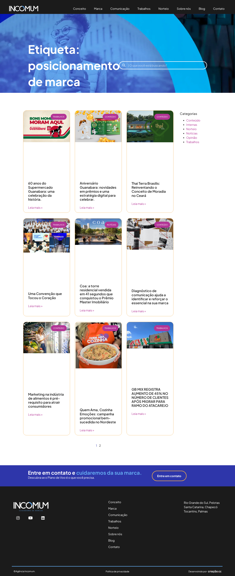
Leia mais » (35, 207)
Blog (202, 8)
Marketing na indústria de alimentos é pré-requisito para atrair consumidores (46, 400)
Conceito (79, 8)
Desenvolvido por (197, 571)
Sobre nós (184, 8)
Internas (191, 124)
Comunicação (119, 8)
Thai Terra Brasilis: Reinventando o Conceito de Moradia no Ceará (149, 189)
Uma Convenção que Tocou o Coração (45, 295)
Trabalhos (143, 8)
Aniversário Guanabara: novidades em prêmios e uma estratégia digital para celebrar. (98, 191)
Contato (219, 8)
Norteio (163, 8)
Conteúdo (193, 120)
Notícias (191, 133)
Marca (98, 8)
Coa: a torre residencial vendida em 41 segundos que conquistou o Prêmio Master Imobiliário (97, 294)
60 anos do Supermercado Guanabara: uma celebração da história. (41, 191)
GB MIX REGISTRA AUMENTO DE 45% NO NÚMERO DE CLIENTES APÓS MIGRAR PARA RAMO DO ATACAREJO (150, 397)
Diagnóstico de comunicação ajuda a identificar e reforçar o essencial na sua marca (150, 297)
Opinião (191, 137)
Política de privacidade (117, 571)
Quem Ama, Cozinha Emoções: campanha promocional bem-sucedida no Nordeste (98, 416)
